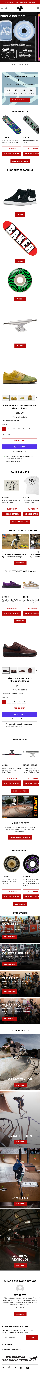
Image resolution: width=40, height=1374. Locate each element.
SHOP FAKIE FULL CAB (20, 521)
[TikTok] (14, 1368)
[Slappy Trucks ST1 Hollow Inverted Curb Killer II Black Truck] (12, 753)
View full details (20, 417)
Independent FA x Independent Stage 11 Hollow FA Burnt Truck (31, 770)
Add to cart (19, 441)
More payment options (19, 451)
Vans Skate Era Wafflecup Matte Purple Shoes (11, 601)
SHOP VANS (20, 621)
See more (20, 563)
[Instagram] (3, 1368)
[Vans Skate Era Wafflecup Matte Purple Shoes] (12, 584)
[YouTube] (27, 1368)
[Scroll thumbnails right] (36, 397)
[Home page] (20, 8)
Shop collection (20, 791)
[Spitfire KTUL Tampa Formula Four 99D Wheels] (12, 864)
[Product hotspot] (15, 800)
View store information (13, 461)
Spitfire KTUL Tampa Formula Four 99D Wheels (9, 881)
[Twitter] (21, 1367)
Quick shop (12, 149)
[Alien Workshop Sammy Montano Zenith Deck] (12, 125)
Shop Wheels (20, 904)
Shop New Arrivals (20, 161)
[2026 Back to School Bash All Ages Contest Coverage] (15, 541)
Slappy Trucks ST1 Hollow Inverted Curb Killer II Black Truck (11, 770)
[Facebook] (9, 1367)
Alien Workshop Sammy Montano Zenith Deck (10, 141)
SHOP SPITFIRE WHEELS (20, 837)
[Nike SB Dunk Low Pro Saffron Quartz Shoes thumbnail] (6, 398)
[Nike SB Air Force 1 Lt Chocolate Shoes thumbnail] (6, 670)
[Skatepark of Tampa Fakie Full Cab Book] (12, 485)
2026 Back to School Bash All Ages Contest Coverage (14, 556)
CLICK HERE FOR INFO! (20, 100)
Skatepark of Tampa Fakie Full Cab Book (11, 502)
